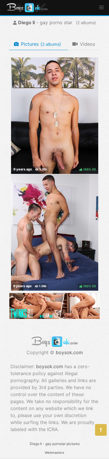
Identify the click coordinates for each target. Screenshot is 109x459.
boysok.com (69, 352)
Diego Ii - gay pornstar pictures (55, 444)
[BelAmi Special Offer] (54, 317)
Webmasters (54, 453)
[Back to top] (101, 430)
